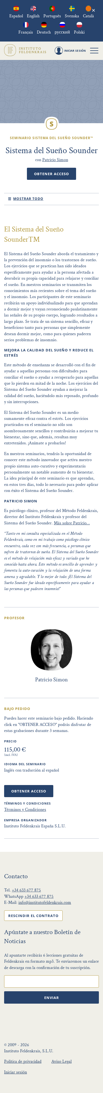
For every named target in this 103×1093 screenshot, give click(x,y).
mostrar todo (28, 198)
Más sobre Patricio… (72, 523)
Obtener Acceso (51, 173)
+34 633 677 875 (26, 890)
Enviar (51, 997)
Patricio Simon (55, 160)
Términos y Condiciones (25, 810)
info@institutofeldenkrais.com (44, 902)
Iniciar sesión (15, 1072)
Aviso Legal (61, 1061)
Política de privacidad (22, 1061)
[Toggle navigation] (94, 50)
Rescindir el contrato (33, 915)
